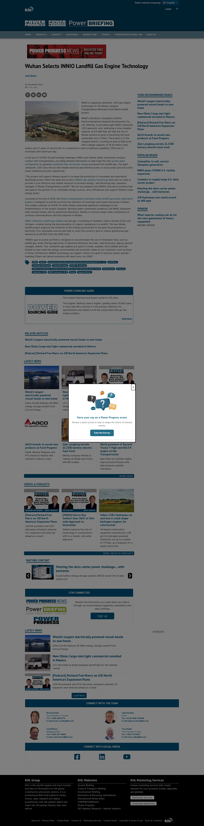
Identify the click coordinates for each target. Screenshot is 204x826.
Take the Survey (102, 432)
